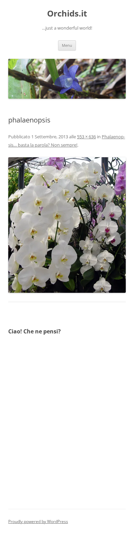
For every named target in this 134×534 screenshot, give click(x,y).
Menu (67, 45)
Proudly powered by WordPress (38, 521)
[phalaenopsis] (67, 224)
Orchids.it (67, 13)
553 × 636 (86, 137)
